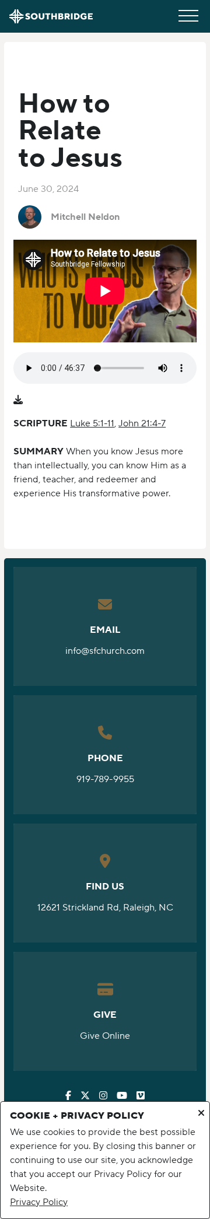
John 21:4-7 (142, 423)
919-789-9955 (105, 779)
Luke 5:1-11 (92, 423)
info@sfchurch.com (105, 651)
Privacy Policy (39, 1202)
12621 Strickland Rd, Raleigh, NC (105, 907)
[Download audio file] (18, 400)
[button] (188, 16)
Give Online (105, 1036)
